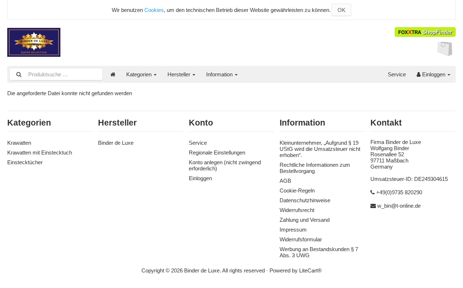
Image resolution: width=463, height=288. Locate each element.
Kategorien (139, 74)
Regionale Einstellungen (217, 152)
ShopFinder (425, 32)
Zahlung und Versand (305, 220)
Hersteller (179, 74)
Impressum (293, 229)
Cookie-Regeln (297, 190)
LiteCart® (310, 270)
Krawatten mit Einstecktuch (39, 152)
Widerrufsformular (301, 239)
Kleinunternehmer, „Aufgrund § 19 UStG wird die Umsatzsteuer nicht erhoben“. (320, 149)
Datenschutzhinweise (305, 200)
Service (397, 74)
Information (220, 74)
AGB (285, 181)
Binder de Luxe (115, 143)
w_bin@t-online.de (399, 206)
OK (341, 10)
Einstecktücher (25, 162)
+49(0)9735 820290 (399, 192)
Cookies (154, 10)
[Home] (113, 74)
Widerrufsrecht (297, 210)
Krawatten (19, 143)
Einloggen (434, 74)
